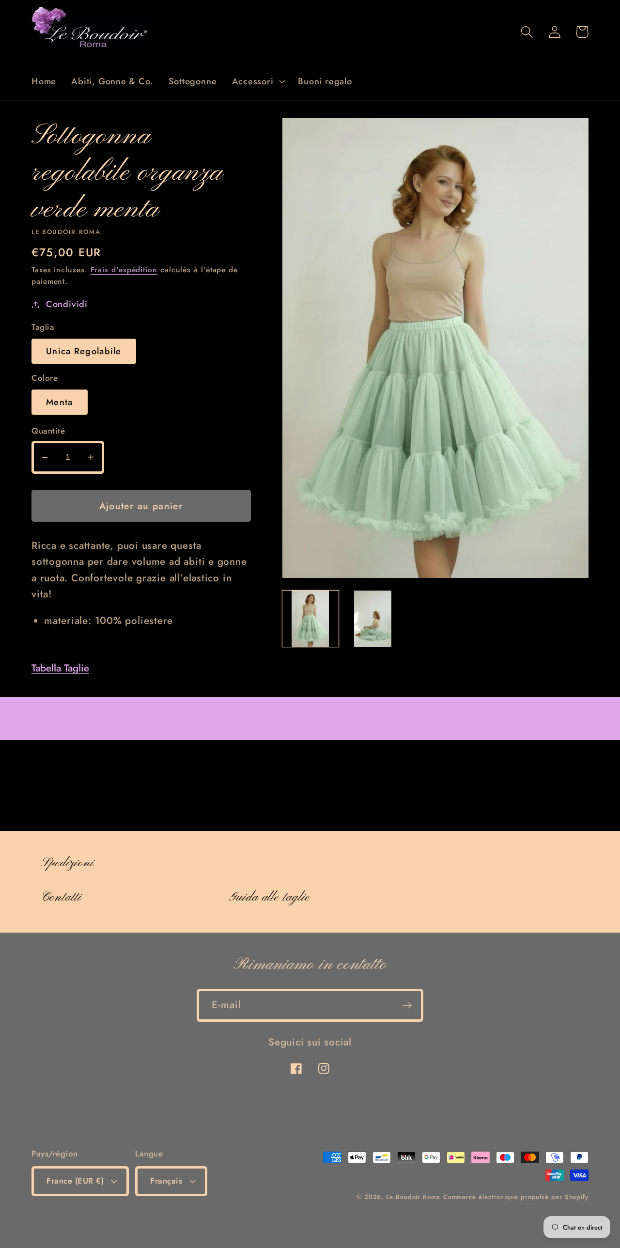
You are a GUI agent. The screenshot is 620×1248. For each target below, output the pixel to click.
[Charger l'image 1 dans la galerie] (310, 619)
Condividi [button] (67, 304)
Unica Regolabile (84, 351)
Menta (59, 402)
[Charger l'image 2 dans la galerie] (373, 619)
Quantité (48, 431)
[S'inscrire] (407, 1005)
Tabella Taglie (60, 668)
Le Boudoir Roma (413, 1196)
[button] (257, 81)
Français (166, 1180)
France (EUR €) (75, 1180)
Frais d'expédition (124, 269)
